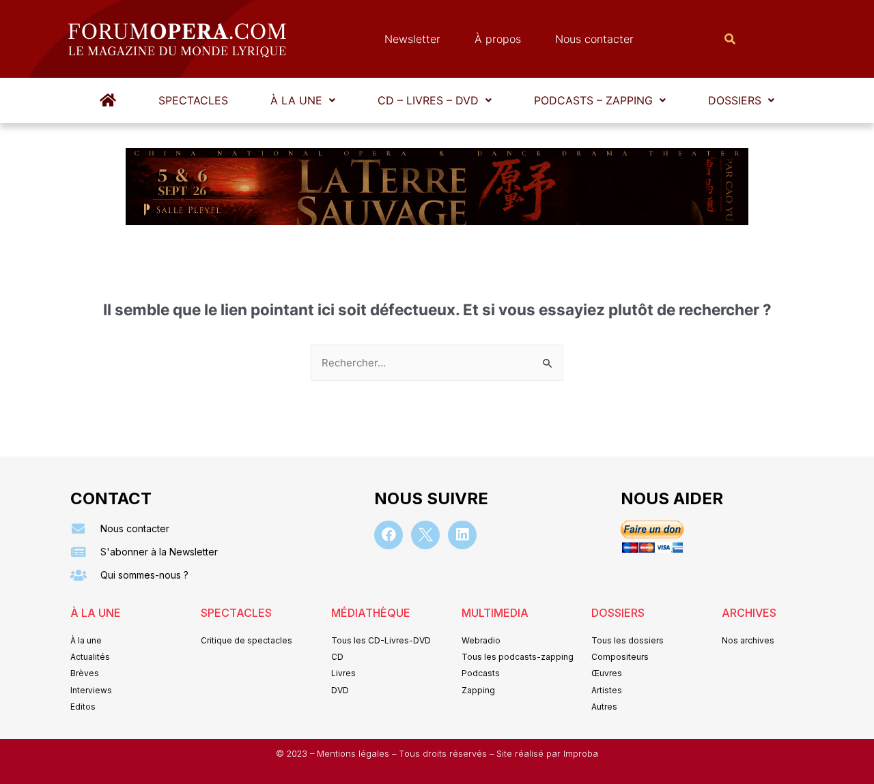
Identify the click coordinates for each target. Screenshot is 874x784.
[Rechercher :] (437, 362)
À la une (296, 100)
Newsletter (412, 39)
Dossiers (734, 100)
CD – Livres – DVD (428, 100)
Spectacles (193, 100)
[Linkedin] (462, 535)
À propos (498, 39)
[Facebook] (388, 535)
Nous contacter (594, 39)
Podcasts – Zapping (593, 100)
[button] (303, 100)
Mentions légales (354, 754)
